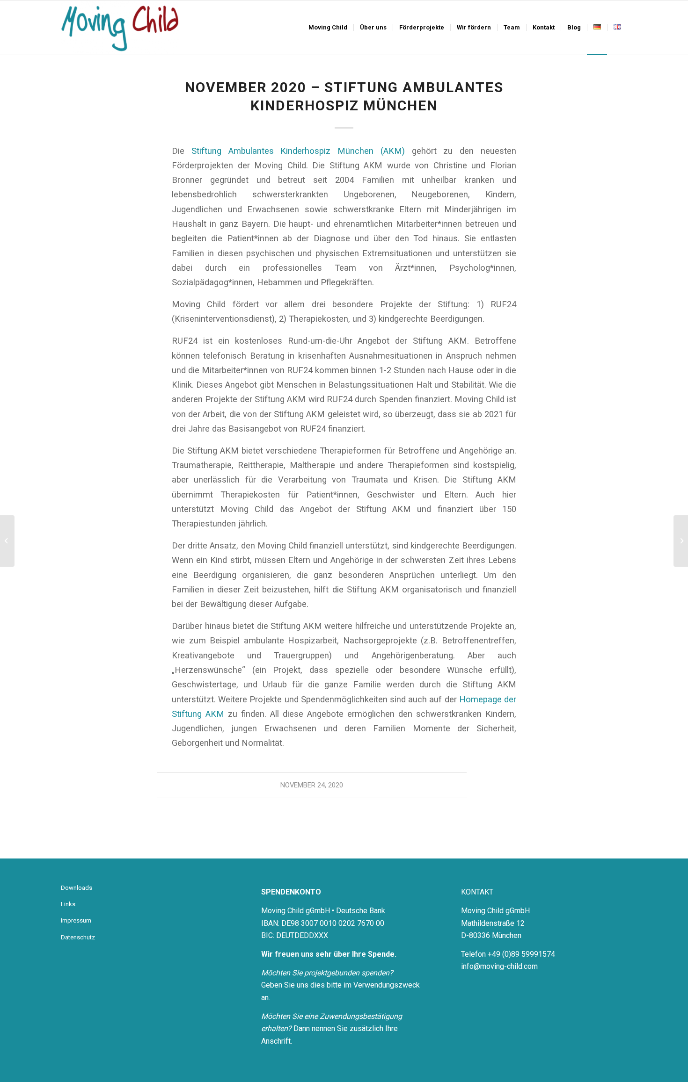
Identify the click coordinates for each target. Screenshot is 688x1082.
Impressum (76, 920)
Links (68, 904)
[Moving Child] (120, 27)
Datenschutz (78, 937)
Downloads (76, 887)
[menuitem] (327, 27)
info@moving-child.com (499, 966)
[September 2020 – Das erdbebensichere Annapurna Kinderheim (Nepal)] (7, 541)
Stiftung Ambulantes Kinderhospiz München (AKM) (298, 151)
